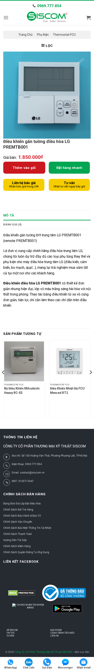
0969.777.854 (49, 5)
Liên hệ (54, 636)
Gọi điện (47, 667)
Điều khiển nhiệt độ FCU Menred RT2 (67, 391)
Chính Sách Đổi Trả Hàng (18, 509)
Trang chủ (25, 34)
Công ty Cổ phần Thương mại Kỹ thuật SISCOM (42, 651)
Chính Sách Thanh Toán (17, 534)
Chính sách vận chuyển (17, 521)
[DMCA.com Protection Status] (21, 593)
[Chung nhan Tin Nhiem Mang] (28, 610)
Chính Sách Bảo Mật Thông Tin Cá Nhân (27, 527)
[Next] (90, 381)
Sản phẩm (56, 630)
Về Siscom (12, 630)
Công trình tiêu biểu (62, 633)
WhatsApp (10, 667)
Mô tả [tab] (8, 215)
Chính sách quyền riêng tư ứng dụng (26, 552)
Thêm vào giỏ (24, 168)
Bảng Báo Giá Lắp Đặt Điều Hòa (22, 503)
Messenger (65, 667)
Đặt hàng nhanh (69, 168)
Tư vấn (10, 636)
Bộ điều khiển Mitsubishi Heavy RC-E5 (22, 391)
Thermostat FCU (64, 34)
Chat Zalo (29, 667)
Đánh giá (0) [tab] (12, 224)
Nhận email (84, 667)
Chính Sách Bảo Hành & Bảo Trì (22, 515)
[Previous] (3, 381)
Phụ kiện (43, 34)
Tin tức (11, 633)
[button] (6, 17)
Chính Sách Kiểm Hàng (17, 546)
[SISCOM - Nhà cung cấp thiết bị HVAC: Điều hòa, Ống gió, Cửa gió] (47, 18)
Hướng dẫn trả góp (14, 540)
